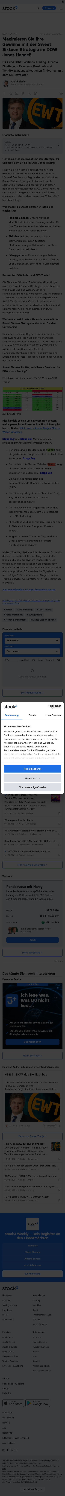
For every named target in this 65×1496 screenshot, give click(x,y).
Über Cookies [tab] (53, 715)
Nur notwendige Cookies (32, 787)
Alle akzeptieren (32, 768)
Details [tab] (32, 715)
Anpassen (30, 778)
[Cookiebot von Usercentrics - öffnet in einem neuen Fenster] (47, 707)
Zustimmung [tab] (12, 715)
